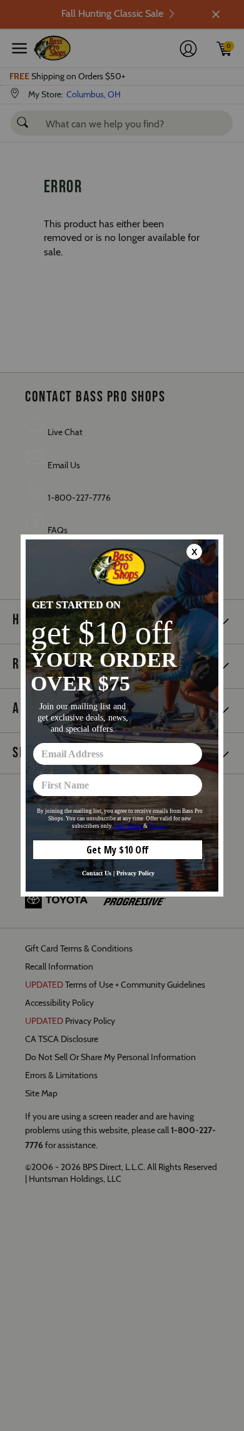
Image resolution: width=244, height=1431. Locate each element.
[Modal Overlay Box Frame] (122, 715)
